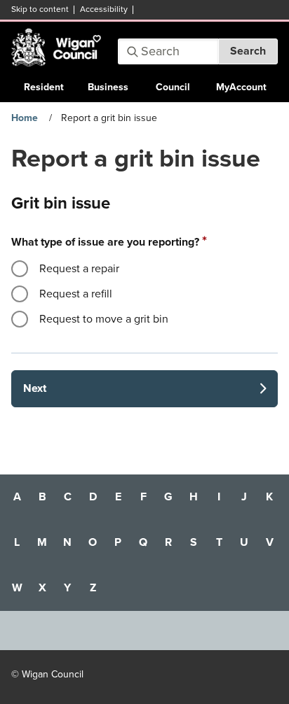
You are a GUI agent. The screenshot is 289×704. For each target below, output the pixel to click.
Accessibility (104, 9)
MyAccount (241, 87)
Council (173, 87)
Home (24, 118)
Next (34, 388)
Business (108, 87)
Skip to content (40, 9)
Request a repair (79, 269)
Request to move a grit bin (103, 319)
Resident (44, 87)
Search (248, 51)
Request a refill (75, 294)
